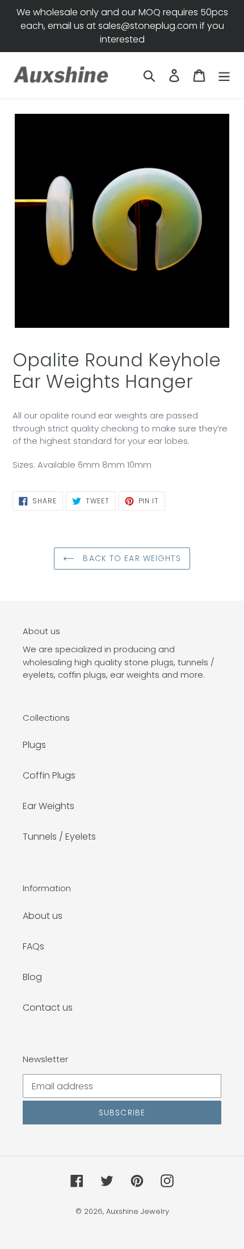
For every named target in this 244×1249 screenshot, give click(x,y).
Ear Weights (48, 805)
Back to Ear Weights (130, 558)
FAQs (33, 946)
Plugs (34, 744)
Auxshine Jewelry (137, 1211)
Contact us (48, 1007)
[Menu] (224, 75)
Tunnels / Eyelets (59, 836)
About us (42, 915)
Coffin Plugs (49, 775)
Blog (32, 976)
